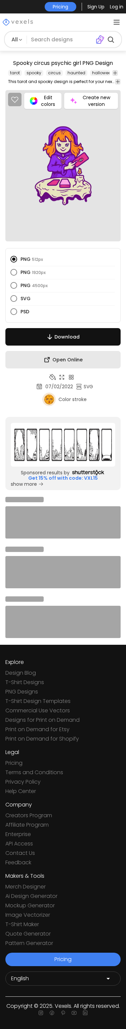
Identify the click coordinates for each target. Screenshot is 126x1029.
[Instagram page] (41, 1013)
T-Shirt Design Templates (38, 701)
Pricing (14, 763)
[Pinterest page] (63, 1013)
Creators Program (28, 815)
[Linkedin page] (85, 1013)
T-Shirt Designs (24, 682)
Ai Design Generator (31, 896)
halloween (102, 73)
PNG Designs (21, 692)
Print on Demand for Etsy (37, 729)
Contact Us (20, 853)
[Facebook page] (52, 1013)
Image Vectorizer (27, 915)
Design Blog (20, 673)
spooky (34, 73)
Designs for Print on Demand (42, 720)
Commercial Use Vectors (37, 710)
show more (24, 484)
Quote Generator (28, 934)
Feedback (18, 862)
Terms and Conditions (34, 772)
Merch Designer (25, 887)
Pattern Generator (29, 943)
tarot (15, 73)
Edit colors (48, 101)
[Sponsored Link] (63, 445)
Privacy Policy (23, 782)
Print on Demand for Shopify (42, 739)
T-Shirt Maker (22, 924)
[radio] (13, 259)
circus (54, 73)
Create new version (96, 101)
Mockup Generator (30, 905)
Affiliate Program (27, 825)
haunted (76, 73)
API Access (19, 843)
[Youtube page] (74, 1013)
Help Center (20, 791)
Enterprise (18, 834)
